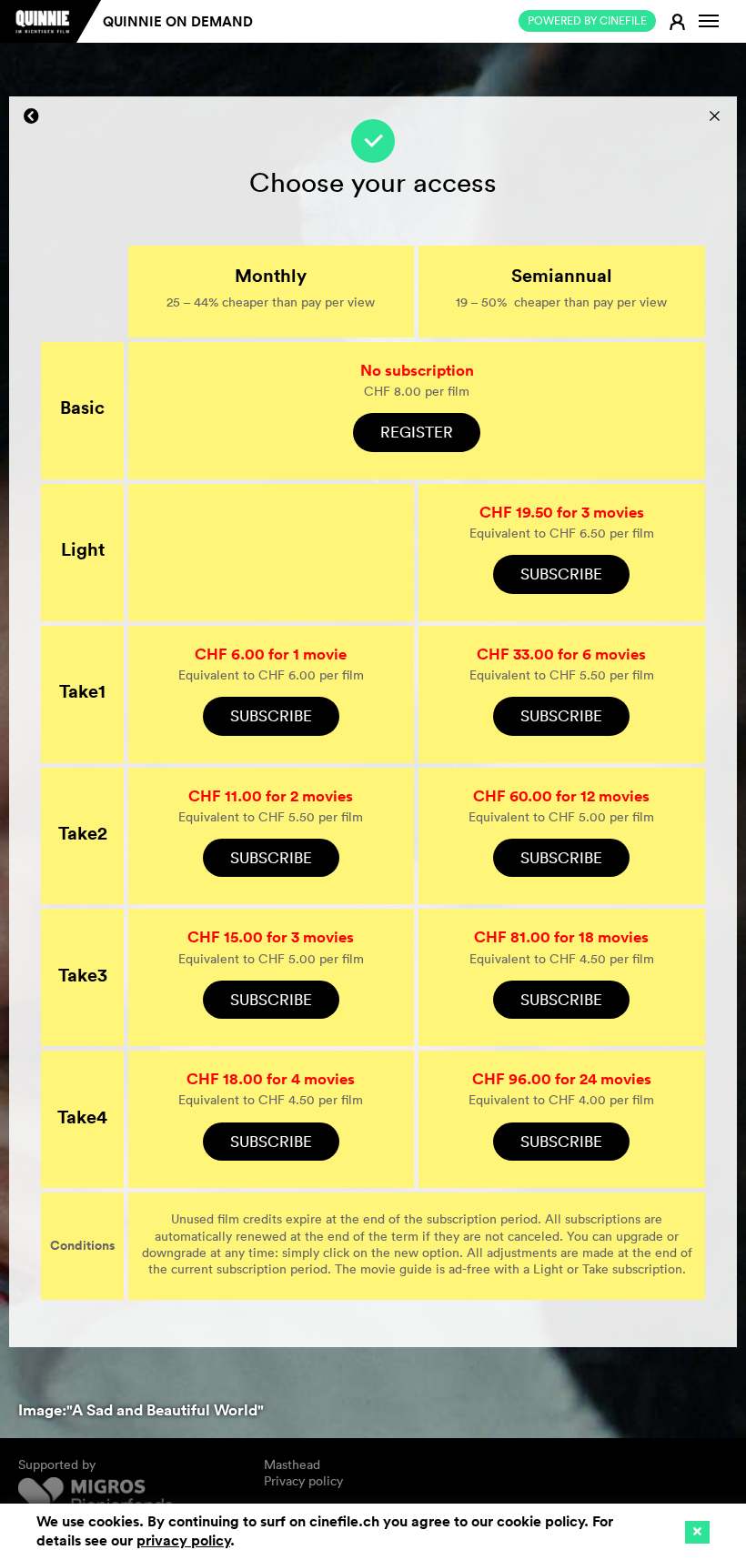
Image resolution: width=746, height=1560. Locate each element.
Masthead (292, 1464)
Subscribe (561, 573)
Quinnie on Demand (178, 21)
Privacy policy (303, 1481)
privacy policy (183, 1540)
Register (416, 431)
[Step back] (31, 116)
